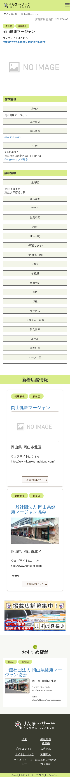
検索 (24, 739)
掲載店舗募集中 (45, 741)
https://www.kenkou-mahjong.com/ (24, 41)
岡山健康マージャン (30, 407)
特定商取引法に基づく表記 (46, 762)
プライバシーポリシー (24, 762)
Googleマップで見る (16, 159)
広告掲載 (45, 748)
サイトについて (24, 754)
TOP (6, 14)
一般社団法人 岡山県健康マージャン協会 (33, 509)
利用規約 (45, 754)
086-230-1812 (12, 137)
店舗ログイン (24, 748)
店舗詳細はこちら (35, 479)
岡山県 (14, 14)
